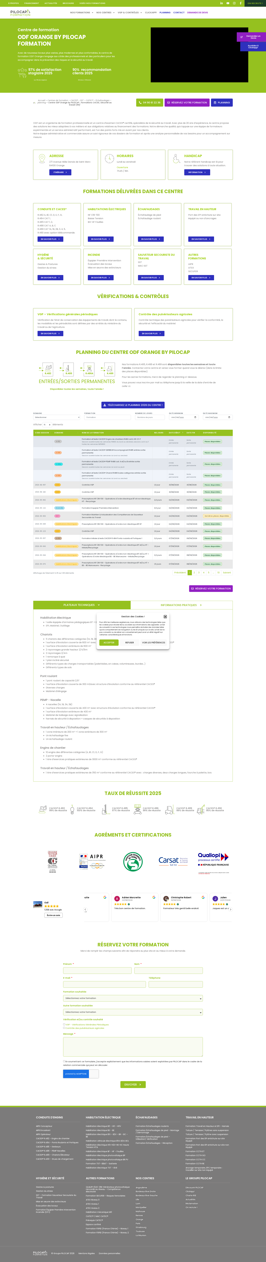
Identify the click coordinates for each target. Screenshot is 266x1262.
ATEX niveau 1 (92, 1204)
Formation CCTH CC (195, 1159)
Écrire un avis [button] (53, 915)
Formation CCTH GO (195, 1155)
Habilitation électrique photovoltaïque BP (105, 1155)
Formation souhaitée (74, 992)
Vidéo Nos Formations (92, 3)
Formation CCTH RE (195, 1163)
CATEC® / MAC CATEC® (97, 1216)
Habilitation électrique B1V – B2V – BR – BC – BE (107, 1135)
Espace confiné (93, 1224)
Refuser (129, 642)
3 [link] (199, 572)
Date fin (191, 433)
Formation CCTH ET (195, 1151)
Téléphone (154, 978)
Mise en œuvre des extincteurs (51, 1201)
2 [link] (194, 572)
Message (68, 1034)
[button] (165, 616)
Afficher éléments (48, 424)
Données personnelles (109, 1253)
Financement (31, 3)
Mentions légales (87, 1253)
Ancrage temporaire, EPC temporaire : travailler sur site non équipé (204, 1168)
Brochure (68, 3)
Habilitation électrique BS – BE (100, 1130)
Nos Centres (103, 12)
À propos (13, 3)
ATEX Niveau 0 (92, 1199)
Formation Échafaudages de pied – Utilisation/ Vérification (153, 1137)
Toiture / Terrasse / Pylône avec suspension (207, 1134)
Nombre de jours (143, 413)
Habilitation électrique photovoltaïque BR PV (107, 1159)
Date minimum (176, 413)
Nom (137, 964)
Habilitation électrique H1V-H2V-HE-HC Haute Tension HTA (107, 1146)
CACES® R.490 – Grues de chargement (54, 1159)
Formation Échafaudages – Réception (154, 1143)
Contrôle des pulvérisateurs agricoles (85, 1028)
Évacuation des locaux (47, 1205)
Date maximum (210, 413)
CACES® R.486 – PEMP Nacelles (50, 1150)
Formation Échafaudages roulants (152, 1126)
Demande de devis (197, 12)
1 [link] (189, 572)
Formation (89, 413)
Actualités (51, 3)
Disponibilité (209, 433)
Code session (42, 433)
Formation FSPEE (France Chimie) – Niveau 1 (107, 1228)
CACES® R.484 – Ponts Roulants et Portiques (57, 1142)
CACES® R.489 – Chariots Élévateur (53, 1154)
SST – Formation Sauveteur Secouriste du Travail (56, 1196)
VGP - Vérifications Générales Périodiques (87, 1024)
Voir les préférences (153, 642)
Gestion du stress (44, 1191)
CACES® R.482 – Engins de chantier (53, 1138)
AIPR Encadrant (43, 1130)
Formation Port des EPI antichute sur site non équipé (207, 1146)
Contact (179, 12)
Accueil (41, 100)
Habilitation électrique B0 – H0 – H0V (103, 1126)
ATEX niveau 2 (92, 1208)
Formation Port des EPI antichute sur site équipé (205, 1139)
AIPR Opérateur (43, 1134)
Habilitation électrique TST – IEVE (101, 1167)
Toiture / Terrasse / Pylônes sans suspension (207, 1130)
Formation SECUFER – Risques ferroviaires (105, 1195)
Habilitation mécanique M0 (99, 1212)
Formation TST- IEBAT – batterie (101, 1163)
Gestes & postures (45, 1187)
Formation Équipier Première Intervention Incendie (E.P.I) (56, 1210)
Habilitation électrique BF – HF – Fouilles (105, 1151)
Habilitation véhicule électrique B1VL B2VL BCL (107, 1140)
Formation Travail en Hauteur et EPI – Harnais (207, 1126)
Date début (174, 433)
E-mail (67, 978)
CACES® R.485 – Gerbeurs (48, 1146)
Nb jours (158, 433)
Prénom (67, 964)
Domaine (37, 413)
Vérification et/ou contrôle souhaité (83, 1019)
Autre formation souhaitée (78, 1006)
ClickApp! (151, 12)
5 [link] (208, 572)
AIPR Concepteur (44, 1126)
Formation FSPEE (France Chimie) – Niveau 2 (107, 1232)
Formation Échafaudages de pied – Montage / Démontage (157, 1131)
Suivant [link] (227, 572)
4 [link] (203, 572)
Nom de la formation (93, 433)
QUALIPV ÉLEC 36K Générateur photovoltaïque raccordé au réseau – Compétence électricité (108, 1189)
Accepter (109, 642)
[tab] (82, 605)
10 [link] (219, 572)
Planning (165, 12)
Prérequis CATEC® (94, 1220)
